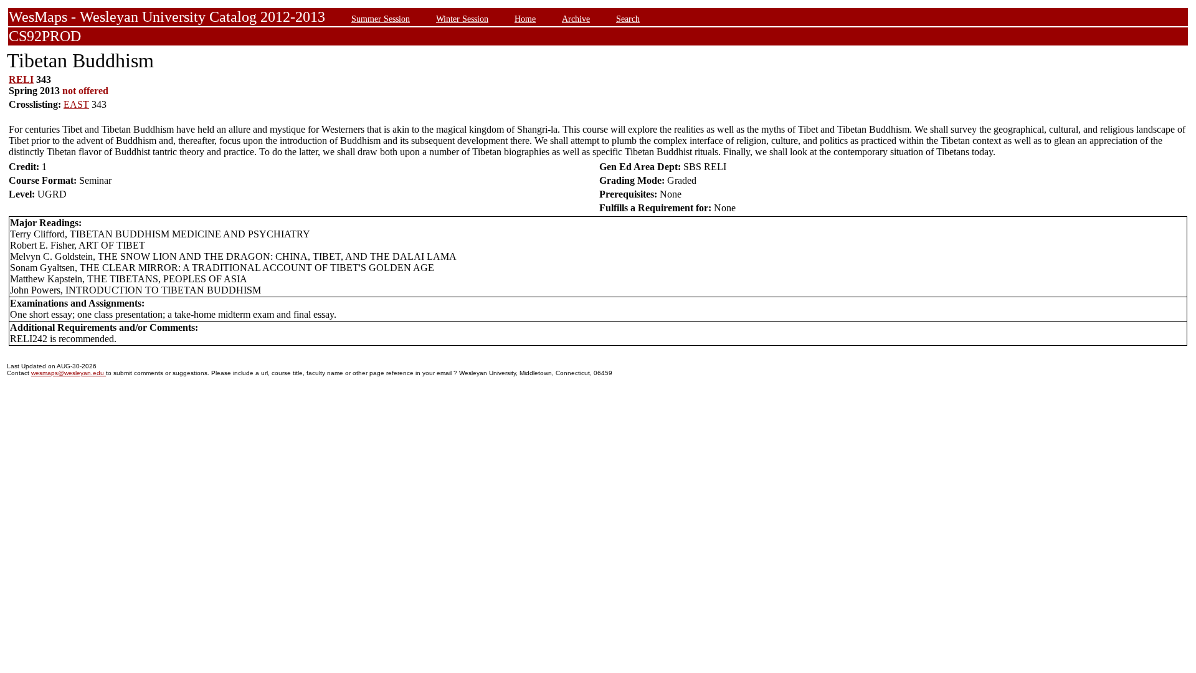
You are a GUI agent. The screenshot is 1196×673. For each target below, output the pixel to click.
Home (525, 19)
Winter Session (462, 19)
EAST (76, 104)
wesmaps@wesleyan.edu (68, 373)
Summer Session (380, 19)
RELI (21, 79)
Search (628, 19)
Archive (576, 19)
